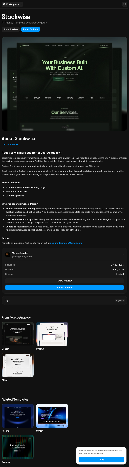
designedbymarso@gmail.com (66, 243)
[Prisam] (18, 418)
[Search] (124, 4)
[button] (11, 29)
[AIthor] (18, 367)
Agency (120, 300)
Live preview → (10, 144)
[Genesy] (18, 336)
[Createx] (18, 449)
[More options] (123, 255)
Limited (120, 274)
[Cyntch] (52, 418)
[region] (64, 84)
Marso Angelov (38, 22)
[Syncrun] (52, 336)
